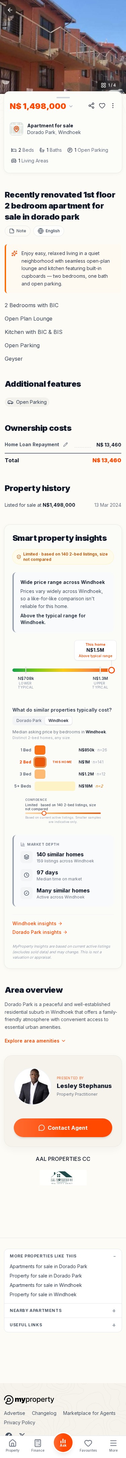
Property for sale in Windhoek (43, 1294)
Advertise (14, 1413)
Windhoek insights (34, 923)
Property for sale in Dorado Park (46, 1276)
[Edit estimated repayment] (65, 444)
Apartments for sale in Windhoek (46, 1285)
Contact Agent (68, 1127)
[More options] (113, 105)
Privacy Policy (19, 1422)
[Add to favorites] (102, 105)
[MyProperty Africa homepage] (63, 1400)
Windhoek (69, 132)
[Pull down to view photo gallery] (63, 97)
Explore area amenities (32, 1041)
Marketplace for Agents (89, 1413)
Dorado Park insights (36, 932)
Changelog (44, 1413)
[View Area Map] (16, 128)
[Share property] (91, 105)
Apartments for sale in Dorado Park (48, 1266)
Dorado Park (41, 132)
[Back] (10, 10)
